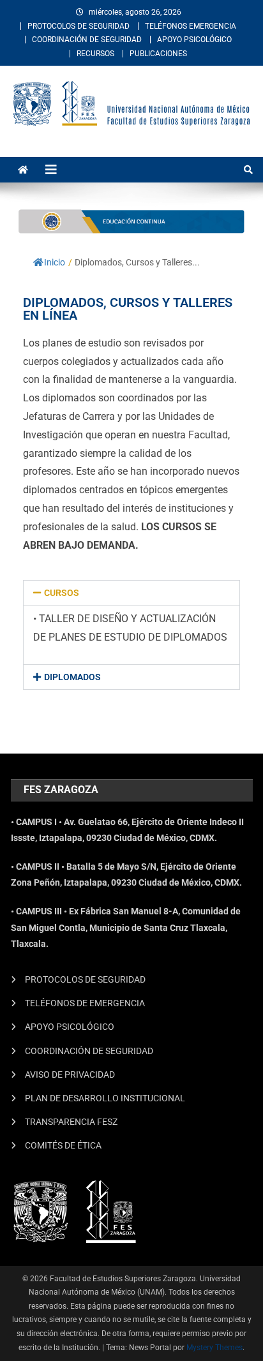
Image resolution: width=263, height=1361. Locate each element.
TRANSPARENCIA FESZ (71, 1122)
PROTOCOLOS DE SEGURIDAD (78, 26)
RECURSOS (95, 53)
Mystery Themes (214, 1347)
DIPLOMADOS (72, 677)
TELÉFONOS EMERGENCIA (190, 26)
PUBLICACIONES (158, 53)
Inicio (54, 262)
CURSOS (61, 593)
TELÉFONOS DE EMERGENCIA (85, 1003)
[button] (131, 593)
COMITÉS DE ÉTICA (63, 1145)
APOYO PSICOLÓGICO (194, 39)
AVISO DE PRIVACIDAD (70, 1074)
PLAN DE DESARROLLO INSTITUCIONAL (105, 1098)
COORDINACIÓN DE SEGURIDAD (87, 39)
